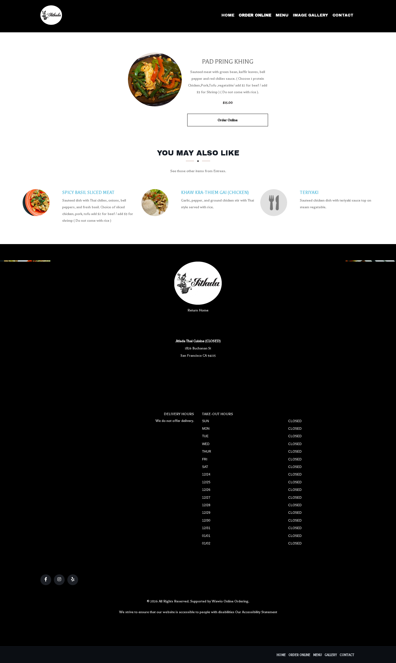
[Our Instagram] (59, 579)
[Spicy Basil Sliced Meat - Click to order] (37, 202)
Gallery (331, 655)
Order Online (255, 15)
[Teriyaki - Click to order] (275, 202)
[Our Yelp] (72, 579)
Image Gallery (310, 15)
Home (227, 15)
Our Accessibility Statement (256, 612)
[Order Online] (155, 79)
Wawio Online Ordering (230, 601)
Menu (282, 15)
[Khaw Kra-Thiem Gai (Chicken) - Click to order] (156, 202)
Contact (342, 15)
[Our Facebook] (45, 579)
